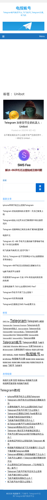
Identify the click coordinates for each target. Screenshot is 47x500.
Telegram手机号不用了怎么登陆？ (18, 292)
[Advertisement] (23, 64)
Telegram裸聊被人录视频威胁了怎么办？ (26, 454)
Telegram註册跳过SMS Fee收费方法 (19, 304)
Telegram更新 (8, 332)
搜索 (5, 180)
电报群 (16, 355)
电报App (28, 350)
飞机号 (11, 365)
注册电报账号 (19, 349)
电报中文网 (36, 350)
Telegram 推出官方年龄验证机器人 (23, 430)
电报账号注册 (18, 358)
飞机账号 (18, 365)
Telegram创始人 (10, 328)
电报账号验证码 (35, 362)
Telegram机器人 (19, 332)
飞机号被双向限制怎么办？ (20, 478)
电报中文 (7, 235)
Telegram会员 (33, 325)
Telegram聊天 (7, 338)
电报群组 (22, 355)
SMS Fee (6, 321)
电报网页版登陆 (9, 383)
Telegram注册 (31, 331)
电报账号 (23, 8)
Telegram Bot (7, 325)
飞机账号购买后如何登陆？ (20, 417)
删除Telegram (23, 346)
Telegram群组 (33, 335)
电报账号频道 (25, 362)
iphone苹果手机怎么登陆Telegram (18, 205)
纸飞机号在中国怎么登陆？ (20, 481)
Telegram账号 (12, 342)
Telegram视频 (29, 338)
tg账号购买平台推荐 (11, 271)
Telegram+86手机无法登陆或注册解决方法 (22, 265)
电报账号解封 (40, 359)
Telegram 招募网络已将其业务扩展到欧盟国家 (23, 229)
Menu (42, 36)
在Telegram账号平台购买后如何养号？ (25, 423)
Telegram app (35, 321)
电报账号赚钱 (16, 362)
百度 (15, 380)
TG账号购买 (6, 346)
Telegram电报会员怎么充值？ (21, 427)
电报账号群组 (30, 359)
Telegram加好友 (23, 329)
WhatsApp (14, 346)
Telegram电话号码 (9, 335)
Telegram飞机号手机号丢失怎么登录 (24, 471)
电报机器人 (10, 355)
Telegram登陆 (22, 335)
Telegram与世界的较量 (13, 298)
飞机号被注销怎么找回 (17, 474)
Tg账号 (41, 342)
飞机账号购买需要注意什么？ (21, 420)
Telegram (18, 320)
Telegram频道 (29, 342)
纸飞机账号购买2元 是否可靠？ (16, 250)
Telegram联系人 (17, 338)
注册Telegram (35, 346)
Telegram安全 (35, 328)
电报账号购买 (7, 362)
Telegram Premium (20, 325)
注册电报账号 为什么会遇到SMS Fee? (19, 286)
